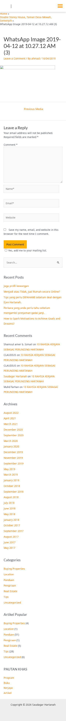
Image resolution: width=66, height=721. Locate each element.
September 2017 (13, 531)
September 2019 (13, 463)
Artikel (8, 693)
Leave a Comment (14, 58)
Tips (6, 597)
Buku (7, 683)
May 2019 (9, 469)
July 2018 (9, 503)
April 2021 (10, 418)
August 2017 (11, 536)
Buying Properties (14, 568)
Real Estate (10, 591)
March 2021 (11, 424)
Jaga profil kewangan (16, 286)
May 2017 (9, 548)
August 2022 (11, 412)
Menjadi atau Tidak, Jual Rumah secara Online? (32, 291)
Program (9, 677)
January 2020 (11, 446)
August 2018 (11, 497)
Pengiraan (10, 585)
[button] (60, 6)
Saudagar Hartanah (15, 376)
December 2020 (13, 429)
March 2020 (11, 441)
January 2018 (11, 520)
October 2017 (12, 525)
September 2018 (13, 491)
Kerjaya (8, 688)
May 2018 (9, 514)
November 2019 (13, 458)
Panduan (9, 580)
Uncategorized (12, 602)
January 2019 (11, 480)
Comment (11, 144)
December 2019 (13, 452)
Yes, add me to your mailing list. (27, 250)
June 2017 (9, 542)
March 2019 (11, 474)
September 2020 (13, 435)
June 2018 (9, 508)
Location (9, 574)
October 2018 (12, 486)
